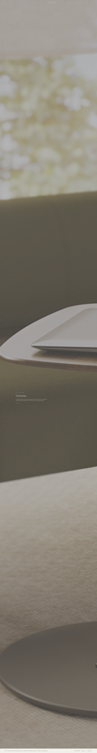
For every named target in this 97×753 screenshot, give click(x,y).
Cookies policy (44, 750)
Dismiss (83, 750)
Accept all (89, 750)
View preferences (77, 750)
